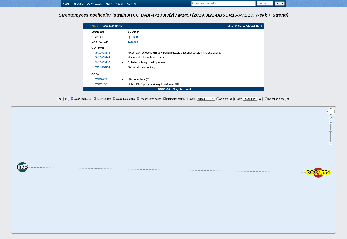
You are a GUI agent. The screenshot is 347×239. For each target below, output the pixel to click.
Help (109, 3)
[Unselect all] (287, 99)
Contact (132, 3)
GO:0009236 (102, 62)
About (119, 3)
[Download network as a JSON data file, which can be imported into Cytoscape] (66, 99)
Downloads (94, 3)
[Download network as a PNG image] (59, 99)
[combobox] (223, 3)
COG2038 (101, 84)
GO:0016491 (102, 67)
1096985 (133, 42)
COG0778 (101, 79)
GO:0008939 (102, 52)
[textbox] (223, 3)
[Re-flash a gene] (260, 99)
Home (65, 3)
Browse (78, 3)
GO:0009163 (102, 57)
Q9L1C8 (133, 37)
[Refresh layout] (231, 99)
